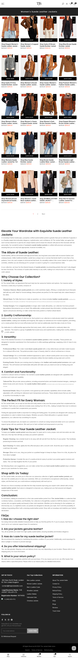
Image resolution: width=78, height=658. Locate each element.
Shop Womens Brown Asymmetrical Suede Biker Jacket (9, 199)
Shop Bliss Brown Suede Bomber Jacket (67, 45)
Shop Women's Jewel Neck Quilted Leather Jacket (28, 199)
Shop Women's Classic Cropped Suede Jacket (29, 122)
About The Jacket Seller (60, 580)
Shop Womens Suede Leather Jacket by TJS (9, 161)
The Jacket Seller (46, 646)
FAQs (54, 601)
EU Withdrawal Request (8, 636)
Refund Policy (57, 590)
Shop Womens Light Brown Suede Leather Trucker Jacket (66, 161)
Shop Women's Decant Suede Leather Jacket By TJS (29, 84)
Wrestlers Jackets (32, 590)
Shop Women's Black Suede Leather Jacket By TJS (9, 122)
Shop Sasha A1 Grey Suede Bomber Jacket (9, 84)
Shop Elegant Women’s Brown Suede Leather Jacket (67, 122)
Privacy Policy (57, 587)
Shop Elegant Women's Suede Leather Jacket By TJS (9, 45)
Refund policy (48, 650)
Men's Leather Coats (33, 587)
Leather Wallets (32, 594)
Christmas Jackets (32, 601)
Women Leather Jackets (34, 584)
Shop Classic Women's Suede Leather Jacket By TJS (48, 84)
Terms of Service (58, 597)
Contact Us (56, 584)
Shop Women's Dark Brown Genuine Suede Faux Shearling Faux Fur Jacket (48, 122)
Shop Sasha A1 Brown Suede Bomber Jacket (48, 45)
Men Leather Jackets (33, 580)
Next (43, 214)
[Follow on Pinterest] (12, 620)
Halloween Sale (32, 597)
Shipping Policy (57, 594)
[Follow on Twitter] (5, 620)
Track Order (56, 611)
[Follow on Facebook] (2, 620)
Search (27, 650)
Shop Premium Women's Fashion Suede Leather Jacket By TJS (67, 84)
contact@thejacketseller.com (12, 586)
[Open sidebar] (2, 331)
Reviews (55, 607)
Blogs (54, 604)
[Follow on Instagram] (8, 620)
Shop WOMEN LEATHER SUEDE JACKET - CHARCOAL (48, 199)
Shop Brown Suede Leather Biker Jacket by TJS (48, 161)
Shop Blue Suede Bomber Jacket (27, 161)
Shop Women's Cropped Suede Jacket (29, 45)
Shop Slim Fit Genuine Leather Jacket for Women (66, 199)
